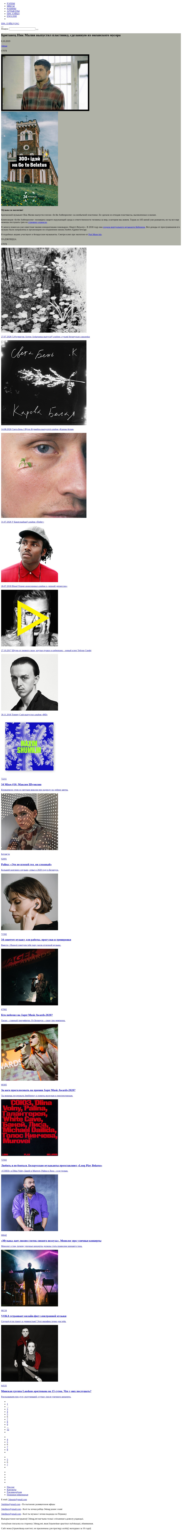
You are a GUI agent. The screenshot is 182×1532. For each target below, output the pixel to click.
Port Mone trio (95, 234)
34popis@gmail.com (17, 1499)
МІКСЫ (11, 6)
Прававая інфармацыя (17, 1494)
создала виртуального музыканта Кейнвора (124, 227)
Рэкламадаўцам (14, 1492)
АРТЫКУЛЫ (13, 11)
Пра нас (11, 1487)
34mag (4, 46)
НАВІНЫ (11, 8)
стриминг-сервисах (37, 222)
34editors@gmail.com (11, 1509)
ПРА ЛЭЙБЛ (13, 13)
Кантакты (11, 1489)
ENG (16, 23)
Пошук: (5, 29)
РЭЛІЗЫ (11, 3)
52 (8, 1429)
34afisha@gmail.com (10, 1504)
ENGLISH (12, 16)
